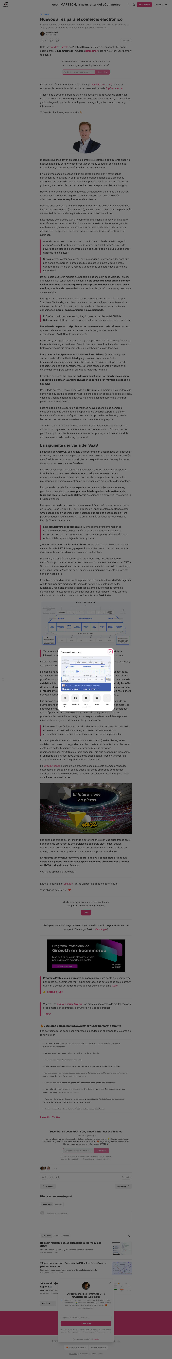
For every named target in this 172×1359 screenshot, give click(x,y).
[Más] (107, 698)
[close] (110, 652)
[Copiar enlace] (65, 698)
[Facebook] (75, 698)
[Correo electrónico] (86, 698)
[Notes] (97, 698)
